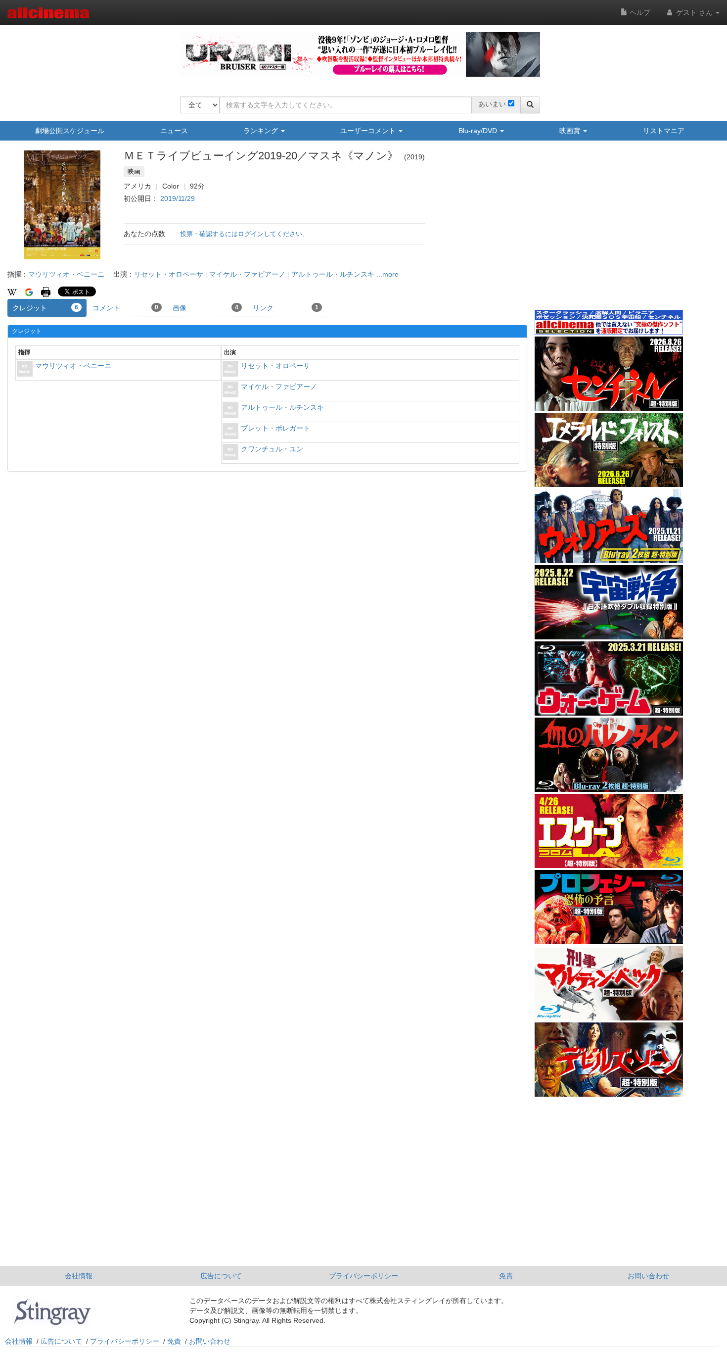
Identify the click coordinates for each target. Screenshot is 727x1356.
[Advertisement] (609, 232)
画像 (205, 308)
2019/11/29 (177, 198)
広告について (221, 1276)
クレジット (45, 308)
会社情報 (78, 1276)
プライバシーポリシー (363, 1276)
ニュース (174, 131)
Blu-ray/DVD (478, 131)
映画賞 (570, 131)
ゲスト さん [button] (694, 12)
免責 (506, 1276)
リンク (285, 308)
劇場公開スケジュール (69, 131)
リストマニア (663, 131)
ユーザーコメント (369, 131)
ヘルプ (639, 12)
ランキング (261, 131)
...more (387, 274)
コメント (125, 308)
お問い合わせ (648, 1276)
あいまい (492, 103)
